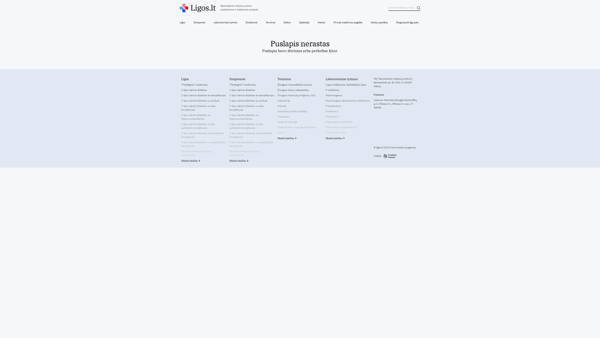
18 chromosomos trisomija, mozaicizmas (196, 153)
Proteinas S (332, 116)
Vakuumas (283, 116)
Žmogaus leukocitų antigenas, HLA (296, 95)
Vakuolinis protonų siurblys (292, 111)
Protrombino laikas (336, 132)
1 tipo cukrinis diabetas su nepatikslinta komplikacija (203, 144)
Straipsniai (199, 22)
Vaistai (321, 22)
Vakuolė (282, 106)
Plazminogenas (334, 95)
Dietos (287, 22)
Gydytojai (304, 22)
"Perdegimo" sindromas (194, 84)
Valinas (282, 132)
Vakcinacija (284, 100)
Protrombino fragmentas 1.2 (341, 127)
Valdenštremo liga (288, 121)
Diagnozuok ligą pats (407, 22)
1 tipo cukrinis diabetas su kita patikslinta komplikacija (198, 126)
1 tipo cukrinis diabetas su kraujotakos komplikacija (202, 135)
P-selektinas (332, 90)
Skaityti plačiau (190, 160)
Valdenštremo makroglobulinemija (296, 127)
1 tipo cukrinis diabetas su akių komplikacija (198, 107)
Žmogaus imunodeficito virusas (295, 84)
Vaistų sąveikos (379, 22)
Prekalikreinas (333, 106)
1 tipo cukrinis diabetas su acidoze (200, 100)
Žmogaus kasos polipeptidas (293, 90)
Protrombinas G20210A (339, 121)
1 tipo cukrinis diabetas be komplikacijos (203, 95)
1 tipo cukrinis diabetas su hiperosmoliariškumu (195, 116)
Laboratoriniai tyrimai (225, 22)
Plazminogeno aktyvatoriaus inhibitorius (348, 100)
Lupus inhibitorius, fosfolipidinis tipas (346, 84)
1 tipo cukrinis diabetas (194, 90)
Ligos (182, 22)
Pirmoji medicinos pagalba (347, 22)
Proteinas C (332, 111)
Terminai (270, 22)
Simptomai (251, 22)
